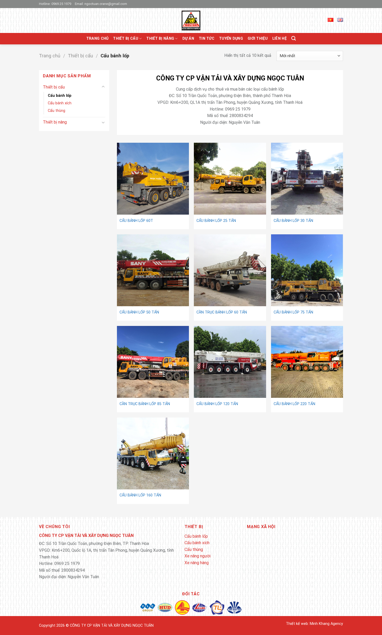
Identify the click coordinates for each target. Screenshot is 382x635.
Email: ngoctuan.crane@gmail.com (101, 4)
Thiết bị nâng (160, 38)
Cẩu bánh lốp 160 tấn (140, 495)
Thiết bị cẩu (125, 38)
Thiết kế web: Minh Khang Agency (314, 624)
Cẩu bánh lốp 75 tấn (293, 312)
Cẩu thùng (56, 110)
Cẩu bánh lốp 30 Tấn (293, 221)
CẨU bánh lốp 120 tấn (217, 404)
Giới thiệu (258, 38)
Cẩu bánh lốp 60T (136, 221)
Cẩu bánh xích (59, 103)
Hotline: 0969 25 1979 (55, 4)
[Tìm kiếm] (293, 38)
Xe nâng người (197, 556)
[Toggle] (103, 87)
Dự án (188, 38)
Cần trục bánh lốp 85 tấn (145, 404)
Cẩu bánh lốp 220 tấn (294, 404)
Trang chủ (97, 38)
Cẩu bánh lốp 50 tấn (139, 312)
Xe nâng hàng (197, 562)
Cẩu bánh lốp (59, 95)
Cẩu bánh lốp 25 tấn (216, 221)
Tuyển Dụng (231, 38)
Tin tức (206, 38)
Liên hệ (279, 38)
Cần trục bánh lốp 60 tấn (221, 312)
